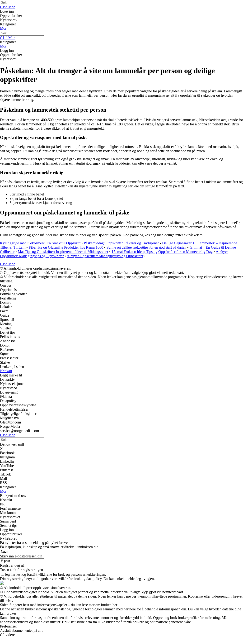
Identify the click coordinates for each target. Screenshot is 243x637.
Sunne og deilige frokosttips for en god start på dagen (146, 247)
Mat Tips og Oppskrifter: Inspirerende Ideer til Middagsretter (63, 252)
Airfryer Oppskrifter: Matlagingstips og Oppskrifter (105, 256)
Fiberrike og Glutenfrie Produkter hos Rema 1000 (66, 247)
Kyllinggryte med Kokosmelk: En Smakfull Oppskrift (40, 243)
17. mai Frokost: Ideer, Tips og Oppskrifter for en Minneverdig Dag (162, 252)
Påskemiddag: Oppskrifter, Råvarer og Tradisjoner (121, 243)
